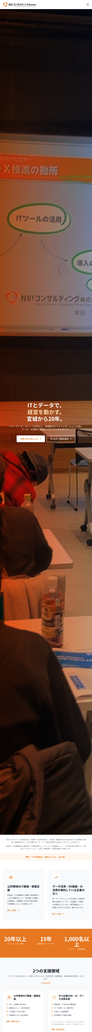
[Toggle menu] (87, 4)
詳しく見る (11, 910)
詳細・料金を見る (12, 1021)
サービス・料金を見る (59, 438)
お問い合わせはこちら (29, 438)
